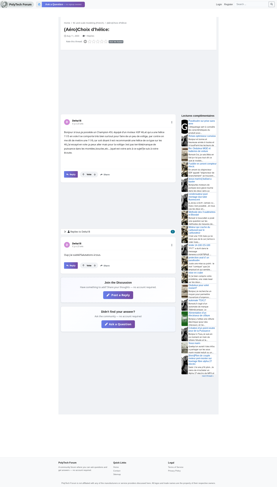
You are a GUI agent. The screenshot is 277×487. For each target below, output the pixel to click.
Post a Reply (120, 295)
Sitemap (117, 474)
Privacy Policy (174, 471)
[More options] (171, 122)
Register (228, 4)
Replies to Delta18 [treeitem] (121, 231)
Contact (116, 471)
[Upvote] (83, 174)
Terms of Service (175, 467)
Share (106, 174)
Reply (72, 174)
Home (67, 22)
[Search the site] (272, 4)
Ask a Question (120, 324)
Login (219, 4)
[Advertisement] (138, 74)
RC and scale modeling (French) (88, 22)
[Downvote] (95, 174)
